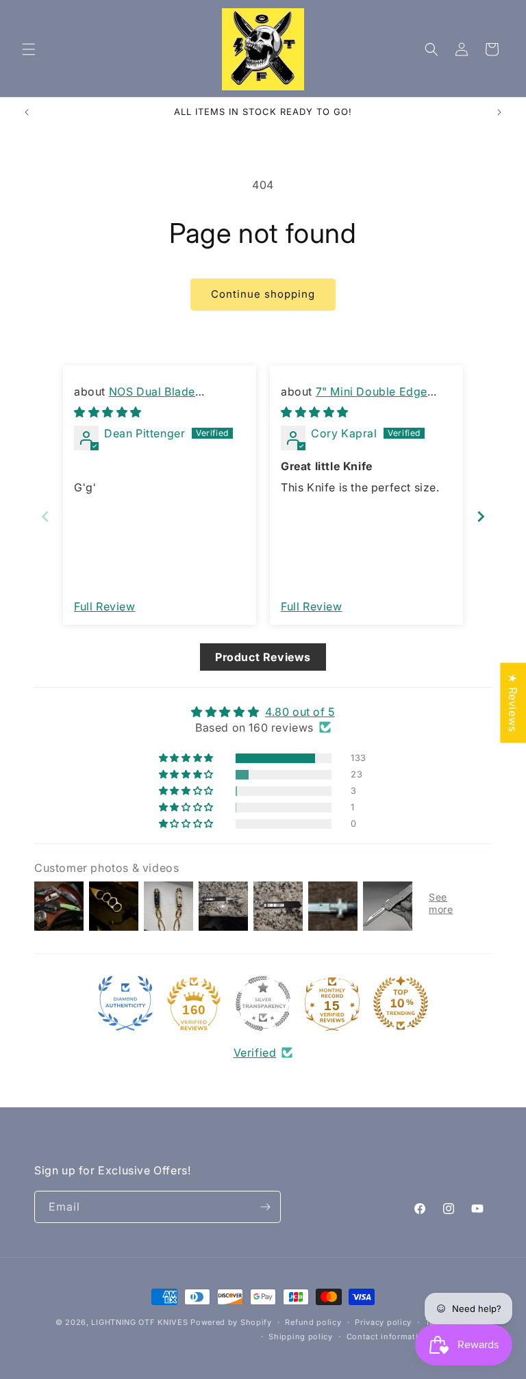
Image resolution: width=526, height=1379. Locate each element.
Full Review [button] (105, 606)
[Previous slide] (45, 516)
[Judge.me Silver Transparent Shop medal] (263, 1003)
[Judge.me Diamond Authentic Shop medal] (125, 1003)
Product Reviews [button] (263, 657)
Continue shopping (263, 293)
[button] (29, 49)
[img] (108, 412)
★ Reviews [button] (513, 702)
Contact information (388, 1336)
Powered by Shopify (231, 1322)
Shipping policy (300, 1336)
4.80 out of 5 (300, 712)
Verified (255, 1052)
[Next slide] (481, 516)
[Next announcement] (499, 112)
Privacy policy (383, 1322)
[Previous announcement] (27, 112)
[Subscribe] (265, 1207)
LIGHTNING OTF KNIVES (139, 1322)
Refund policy (313, 1322)
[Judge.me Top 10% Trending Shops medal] (400, 1003)
